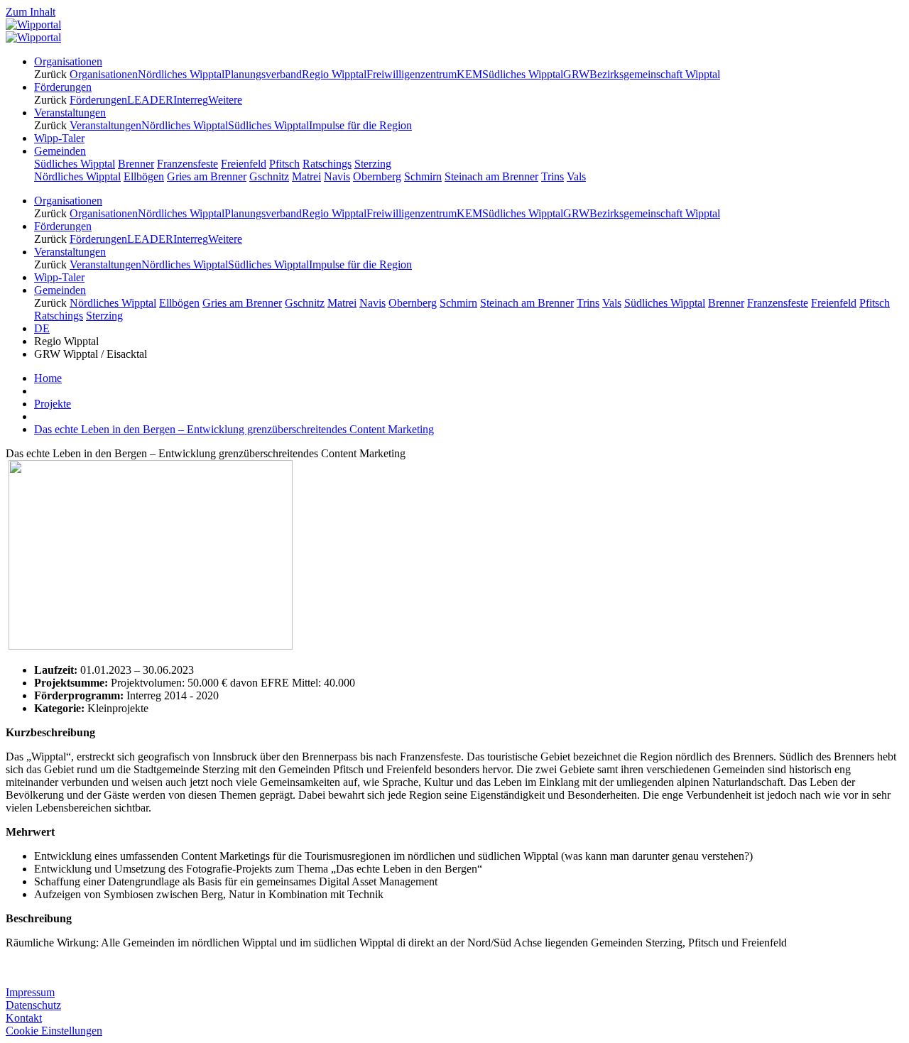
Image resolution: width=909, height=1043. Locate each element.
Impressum (30, 992)
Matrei (306, 176)
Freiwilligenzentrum (411, 74)
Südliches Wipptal (522, 74)
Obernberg (377, 176)
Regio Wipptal (334, 74)
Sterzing (372, 164)
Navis (337, 176)
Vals (576, 176)
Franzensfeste (187, 164)
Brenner (136, 164)
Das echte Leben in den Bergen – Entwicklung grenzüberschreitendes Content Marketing (234, 429)
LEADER (150, 100)
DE (42, 328)
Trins (552, 176)
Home (48, 378)
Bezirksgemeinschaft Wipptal (654, 74)
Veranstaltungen (105, 125)
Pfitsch (284, 164)
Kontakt (24, 1018)
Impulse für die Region (360, 125)
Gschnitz (269, 176)
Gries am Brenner (206, 176)
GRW (576, 74)
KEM (469, 74)
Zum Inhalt (30, 12)
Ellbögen (144, 176)
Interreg (190, 100)
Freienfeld (243, 164)
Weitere (225, 100)
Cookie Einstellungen (54, 1031)
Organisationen (104, 74)
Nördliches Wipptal (181, 74)
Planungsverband (263, 74)
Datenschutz (33, 1005)
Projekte (52, 404)
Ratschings (327, 164)
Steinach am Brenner (491, 176)
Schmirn (423, 176)
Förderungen (98, 100)
